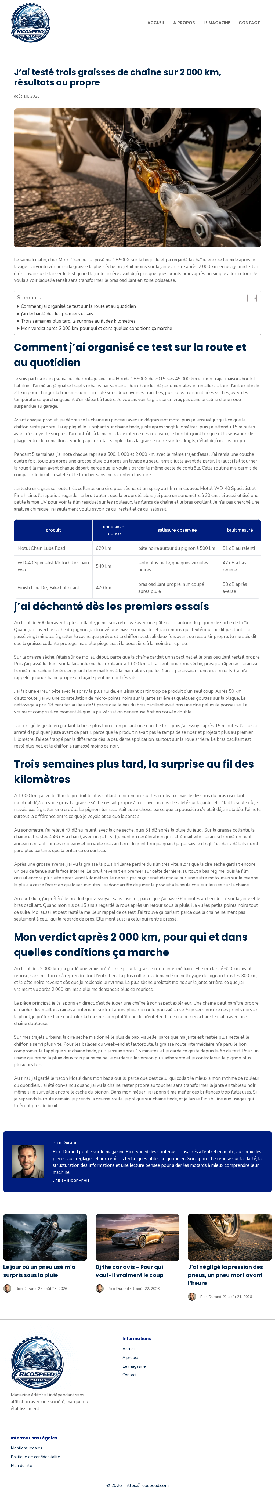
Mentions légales (26, 1448)
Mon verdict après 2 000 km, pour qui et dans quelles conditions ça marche (96, 328)
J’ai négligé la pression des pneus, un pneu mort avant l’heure (225, 1275)
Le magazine (217, 23)
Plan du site (21, 1465)
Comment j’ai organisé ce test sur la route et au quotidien (78, 306)
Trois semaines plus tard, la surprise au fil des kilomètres (78, 321)
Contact (249, 23)
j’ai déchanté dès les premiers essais (57, 314)
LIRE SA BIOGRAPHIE (71, 1181)
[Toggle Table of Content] (249, 298)
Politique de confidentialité (35, 1457)
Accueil (156, 23)
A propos (184, 23)
